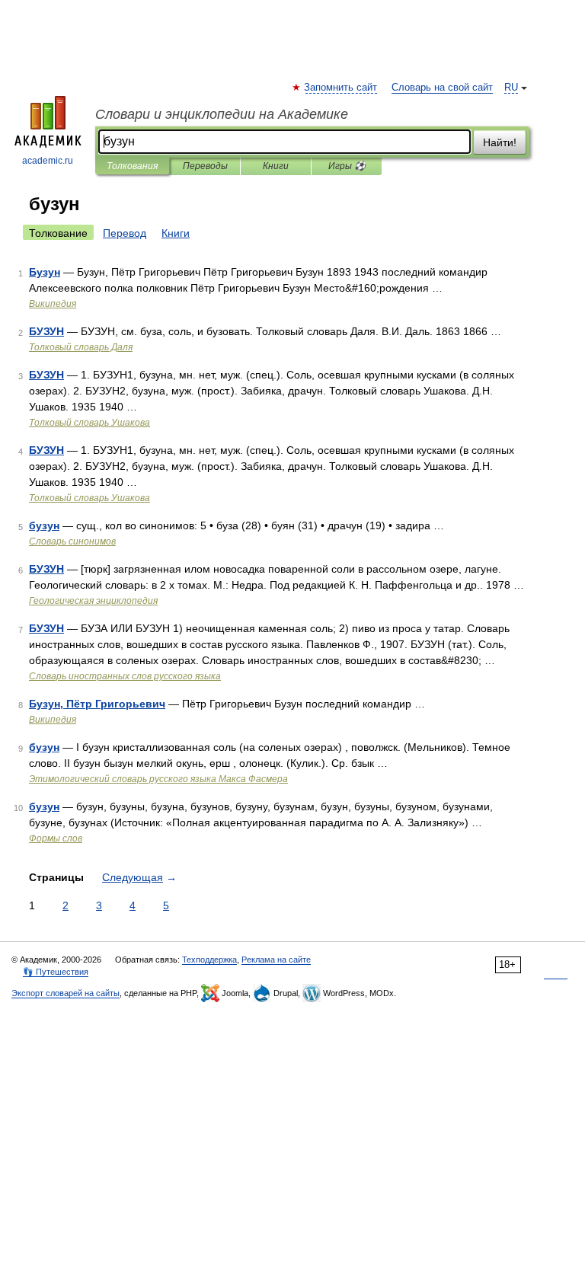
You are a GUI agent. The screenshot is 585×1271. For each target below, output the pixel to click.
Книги (276, 166)
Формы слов (55, 838)
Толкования (132, 166)
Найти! (499, 142)
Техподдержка (209, 959)
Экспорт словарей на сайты (65, 993)
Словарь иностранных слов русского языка (125, 676)
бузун (44, 525)
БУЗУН (46, 331)
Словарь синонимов (72, 541)
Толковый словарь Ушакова (89, 422)
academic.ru (47, 160)
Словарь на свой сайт (442, 87)
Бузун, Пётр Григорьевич (97, 704)
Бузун (44, 272)
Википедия (52, 304)
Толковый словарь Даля (81, 347)
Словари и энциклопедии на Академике (221, 114)
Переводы (205, 166)
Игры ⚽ (347, 166)
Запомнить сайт (341, 87)
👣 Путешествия (55, 971)
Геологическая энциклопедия (93, 601)
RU (511, 87)
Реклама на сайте (276, 959)
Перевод (124, 233)
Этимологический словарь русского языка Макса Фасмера (158, 779)
